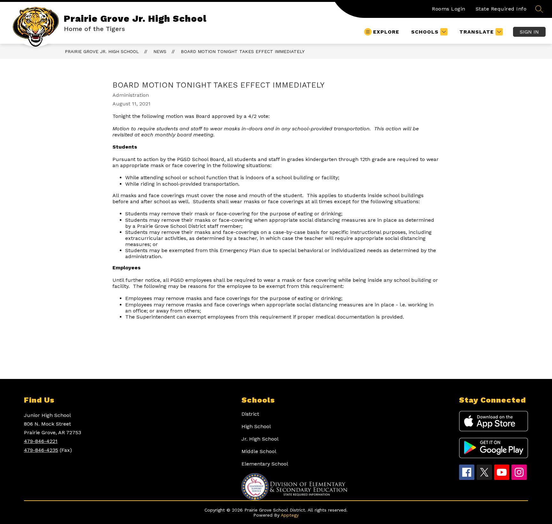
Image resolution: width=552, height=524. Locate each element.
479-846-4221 (40, 441)
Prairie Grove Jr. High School (102, 51)
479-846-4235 (41, 450)
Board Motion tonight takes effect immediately (242, 51)
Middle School (258, 451)
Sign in (529, 32)
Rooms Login (448, 9)
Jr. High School (260, 439)
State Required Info (501, 9)
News (159, 51)
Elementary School (264, 464)
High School (256, 426)
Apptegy (290, 515)
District (250, 414)
